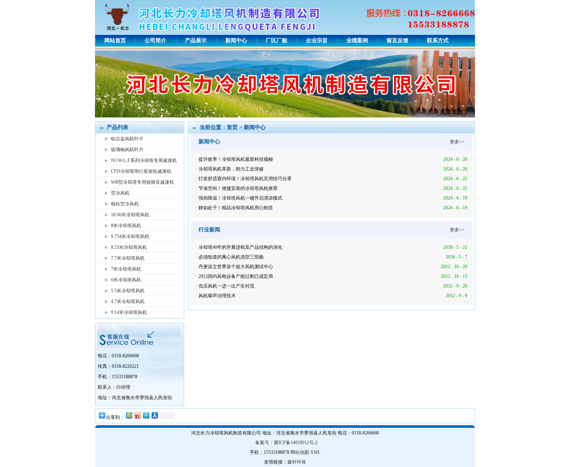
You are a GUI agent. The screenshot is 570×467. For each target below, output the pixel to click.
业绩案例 (357, 40)
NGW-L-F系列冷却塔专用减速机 (144, 160)
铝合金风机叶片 (127, 138)
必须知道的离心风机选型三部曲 (231, 257)
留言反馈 (397, 40)
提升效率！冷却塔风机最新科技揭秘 (236, 159)
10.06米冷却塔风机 (130, 214)
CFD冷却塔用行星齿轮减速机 (141, 171)
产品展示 (196, 40)
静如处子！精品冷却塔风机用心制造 (236, 207)
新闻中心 (236, 40)
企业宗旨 (317, 40)
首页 (232, 127)
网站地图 (299, 452)
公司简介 (155, 40)
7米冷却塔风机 (126, 269)
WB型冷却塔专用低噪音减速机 (142, 182)
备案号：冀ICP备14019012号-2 (286, 442)
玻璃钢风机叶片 (127, 149)
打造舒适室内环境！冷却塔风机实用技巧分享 (245, 178)
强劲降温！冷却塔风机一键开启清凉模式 (240, 198)
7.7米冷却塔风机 (128, 258)
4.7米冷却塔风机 (128, 301)
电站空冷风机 (125, 204)
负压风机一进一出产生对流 (226, 286)
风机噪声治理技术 (217, 295)
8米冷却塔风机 (126, 225)
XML (315, 452)
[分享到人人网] (154, 415)
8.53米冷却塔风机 (129, 247)
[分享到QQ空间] (128, 415)
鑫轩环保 (296, 462)
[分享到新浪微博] (137, 415)
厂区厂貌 (276, 40)
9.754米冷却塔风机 (130, 236)
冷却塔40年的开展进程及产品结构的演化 (240, 247)
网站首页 (115, 40)
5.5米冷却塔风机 (128, 290)
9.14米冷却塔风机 (129, 312)
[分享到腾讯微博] (146, 415)
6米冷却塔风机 (126, 280)
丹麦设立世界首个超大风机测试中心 (236, 266)
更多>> (457, 142)
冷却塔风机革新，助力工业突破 (231, 169)
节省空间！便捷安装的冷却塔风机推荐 (238, 188)
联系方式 (438, 40)
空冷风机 (120, 193)
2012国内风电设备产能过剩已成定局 (236, 276)
